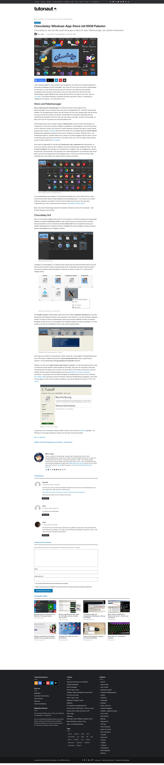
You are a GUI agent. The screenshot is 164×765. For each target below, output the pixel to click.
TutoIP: (36, 381)
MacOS (88, 739)
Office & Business (105, 726)
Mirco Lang (40, 34)
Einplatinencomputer (106, 690)
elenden (53, 131)
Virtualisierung (104, 748)
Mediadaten (37, 693)
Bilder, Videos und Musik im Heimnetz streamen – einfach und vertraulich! (118, 616)
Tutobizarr (103, 745)
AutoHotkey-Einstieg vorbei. (75, 203)
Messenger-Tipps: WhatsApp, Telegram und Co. (80, 719)
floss (88, 734)
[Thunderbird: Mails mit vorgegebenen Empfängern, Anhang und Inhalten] (94, 606)
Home (37, 19)
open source (71, 742)
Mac (72, 1)
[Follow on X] (43, 34)
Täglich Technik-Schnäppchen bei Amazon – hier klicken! (53, 442)
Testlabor (103, 742)
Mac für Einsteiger (72, 687)
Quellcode (79, 742)
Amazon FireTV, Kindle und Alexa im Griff (78, 711)
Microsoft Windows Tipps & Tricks (76, 721)
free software (71, 736)
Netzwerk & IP (104, 721)
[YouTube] (57, 470)
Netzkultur (69, 703)
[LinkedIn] (56, 80)
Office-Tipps (70, 713)
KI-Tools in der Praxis (73, 695)
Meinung (103, 719)
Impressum (37, 701)
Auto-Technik (104, 687)
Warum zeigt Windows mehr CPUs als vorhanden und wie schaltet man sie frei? (69, 616)
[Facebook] (48, 470)
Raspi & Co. (96, 1)
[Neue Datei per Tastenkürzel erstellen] (119, 628)
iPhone (69, 739)
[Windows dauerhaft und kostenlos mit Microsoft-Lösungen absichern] (45, 628)
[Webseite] (46, 470)
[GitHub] (65, 470)
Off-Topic (103, 724)
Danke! (60, 465)
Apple (82, 734)
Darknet (37, 1)
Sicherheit (103, 734)
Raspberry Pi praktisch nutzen (75, 700)
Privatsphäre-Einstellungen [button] (122, 760)
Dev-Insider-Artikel (40, 377)
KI (90, 1)
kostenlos (76, 739)
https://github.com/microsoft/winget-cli (53, 492)
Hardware (103, 703)
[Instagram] (63, 470)
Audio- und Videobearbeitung (75, 724)
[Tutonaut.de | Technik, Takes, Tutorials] (46, 9)
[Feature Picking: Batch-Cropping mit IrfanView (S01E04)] (94, 628)
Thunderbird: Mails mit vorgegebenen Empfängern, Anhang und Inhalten (94, 616)
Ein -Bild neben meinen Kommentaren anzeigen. (52, 583)
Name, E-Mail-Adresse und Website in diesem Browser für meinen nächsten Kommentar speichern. (64, 586)
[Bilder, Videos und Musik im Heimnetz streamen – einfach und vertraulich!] (119, 606)
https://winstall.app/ (69, 492)
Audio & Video (104, 684)
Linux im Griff (104, 713)
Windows (67, 1)
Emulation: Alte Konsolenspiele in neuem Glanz (79, 692)
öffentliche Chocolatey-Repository (79, 372)
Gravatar (40, 583)
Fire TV (82, 1)
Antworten (45, 498)
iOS (87, 736)
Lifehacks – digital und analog (109, 711)
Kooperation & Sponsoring (41, 696)
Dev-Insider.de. (56, 140)
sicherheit (86, 742)
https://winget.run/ (80, 492)
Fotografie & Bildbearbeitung (108, 692)
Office (87, 1)
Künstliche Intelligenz (106, 708)
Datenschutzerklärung (40, 703)
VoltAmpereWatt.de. (83, 465)
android (70, 734)
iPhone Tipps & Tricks (73, 690)
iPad (92, 736)
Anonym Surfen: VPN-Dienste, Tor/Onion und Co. (80, 708)
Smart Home (104, 737)
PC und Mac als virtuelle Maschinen (76, 705)
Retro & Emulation (105, 732)
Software (103, 740)
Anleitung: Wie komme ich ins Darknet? (77, 682)
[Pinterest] (60, 80)
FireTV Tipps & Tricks (73, 697)
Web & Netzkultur (105, 750)
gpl (78, 736)
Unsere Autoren (38, 698)
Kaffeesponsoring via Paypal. (77, 463)
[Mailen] (64, 80)
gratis (82, 736)
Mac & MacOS (105, 716)
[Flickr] (55, 470)
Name (36, 569)
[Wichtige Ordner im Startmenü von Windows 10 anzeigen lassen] (45, 606)
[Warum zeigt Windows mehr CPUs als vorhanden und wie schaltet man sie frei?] (70, 606)
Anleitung (76, 734)
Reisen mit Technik (106, 729)
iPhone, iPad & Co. (58, 1)
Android (43, 1)
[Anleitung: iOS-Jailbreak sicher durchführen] (70, 628)
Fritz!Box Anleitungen (72, 684)
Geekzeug (69, 716)
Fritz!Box (49, 1)
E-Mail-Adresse (39, 576)
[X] (50, 470)
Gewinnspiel (104, 700)
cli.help (74, 465)
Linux (76, 1)
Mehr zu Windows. (40, 437)
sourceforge (71, 745)
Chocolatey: (38, 96)
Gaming (103, 695)
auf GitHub (82, 430)
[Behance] (61, 470)
